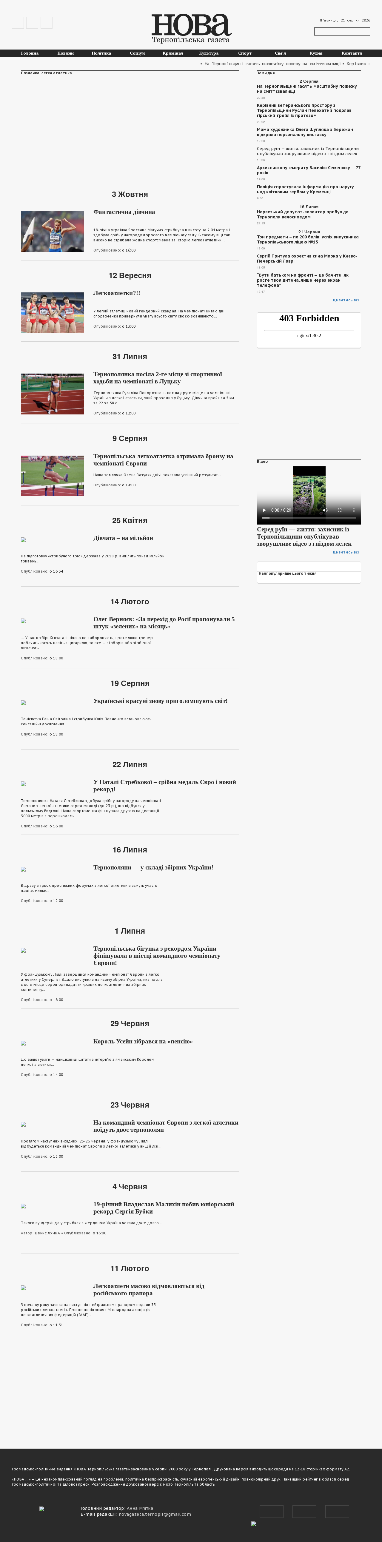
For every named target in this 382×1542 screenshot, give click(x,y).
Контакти (352, 53)
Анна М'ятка (140, 1508)
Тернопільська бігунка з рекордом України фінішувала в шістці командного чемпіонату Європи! (157, 955)
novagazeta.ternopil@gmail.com (155, 1514)
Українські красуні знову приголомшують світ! (160, 700)
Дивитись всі (346, 300)
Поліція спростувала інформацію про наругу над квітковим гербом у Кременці (305, 189)
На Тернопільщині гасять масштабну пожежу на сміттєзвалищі (307, 89)
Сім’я (280, 53)
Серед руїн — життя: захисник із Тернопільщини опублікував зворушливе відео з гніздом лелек (308, 151)
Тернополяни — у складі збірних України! (153, 867)
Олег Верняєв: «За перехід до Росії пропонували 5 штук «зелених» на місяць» (164, 623)
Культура (208, 53)
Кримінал (173, 53)
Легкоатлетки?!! (116, 293)
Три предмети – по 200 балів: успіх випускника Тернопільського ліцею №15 (308, 240)
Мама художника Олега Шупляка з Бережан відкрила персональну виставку (305, 132)
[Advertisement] (130, 128)
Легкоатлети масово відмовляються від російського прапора (148, 1289)
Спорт (245, 53)
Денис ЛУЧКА (47, 1233)
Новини (66, 53)
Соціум (137, 53)
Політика (101, 53)
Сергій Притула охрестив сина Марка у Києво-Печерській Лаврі (307, 259)
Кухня (316, 53)
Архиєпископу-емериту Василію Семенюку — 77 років (308, 170)
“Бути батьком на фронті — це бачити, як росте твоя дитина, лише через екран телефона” (303, 280)
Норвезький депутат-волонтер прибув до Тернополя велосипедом (303, 214)
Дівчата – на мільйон (123, 538)
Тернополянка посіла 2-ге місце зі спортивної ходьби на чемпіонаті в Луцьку (157, 378)
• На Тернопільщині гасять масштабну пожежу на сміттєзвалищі (257, 63)
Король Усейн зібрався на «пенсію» (143, 1041)
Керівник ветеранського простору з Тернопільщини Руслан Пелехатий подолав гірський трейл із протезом (304, 110)
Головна (29, 53)
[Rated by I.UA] (264, 1525)
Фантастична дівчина (124, 211)
